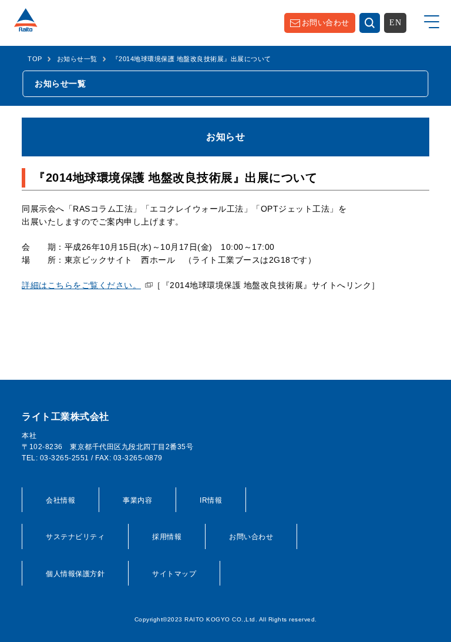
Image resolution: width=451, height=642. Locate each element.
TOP (35, 58)
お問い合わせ (325, 22)
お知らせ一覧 (77, 58)
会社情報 (60, 500)
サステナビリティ (75, 537)
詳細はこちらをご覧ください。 (81, 285)
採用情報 (166, 537)
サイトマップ (174, 574)
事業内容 (137, 500)
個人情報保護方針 (75, 574)
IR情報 (211, 500)
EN (395, 22)
